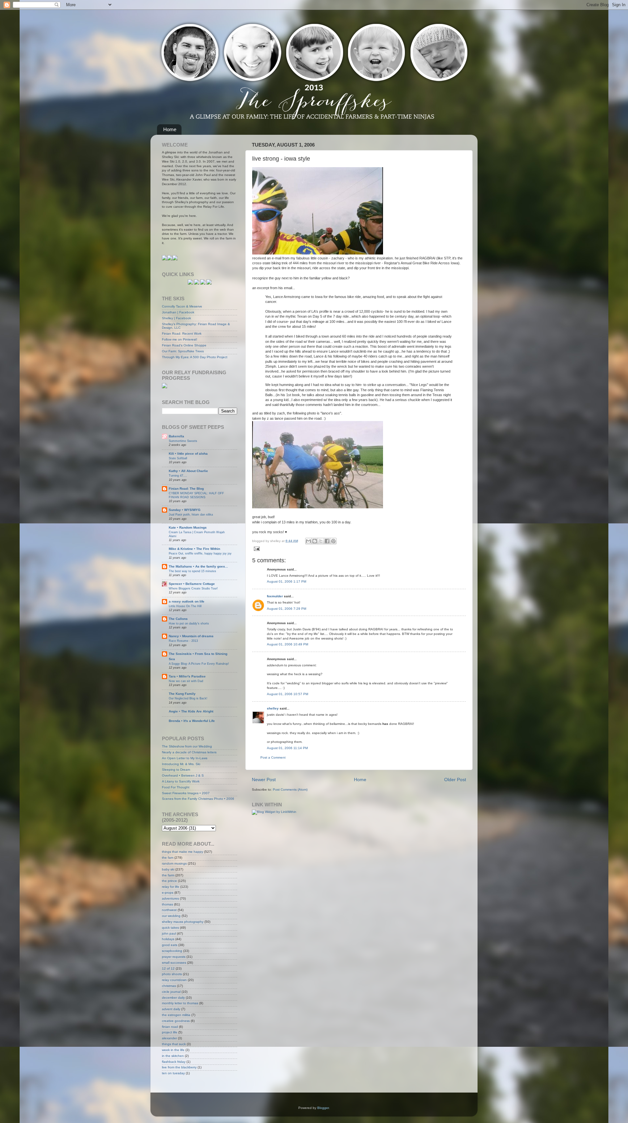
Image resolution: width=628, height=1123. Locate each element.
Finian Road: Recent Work (181, 333)
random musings (174, 863)
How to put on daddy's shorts (189, 623)
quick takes (170, 927)
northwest (169, 910)
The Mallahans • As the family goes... (198, 566)
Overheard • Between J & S (183, 775)
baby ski (168, 869)
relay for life (170, 886)
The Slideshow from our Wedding (187, 746)
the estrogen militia (176, 1015)
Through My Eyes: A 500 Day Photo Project (194, 357)
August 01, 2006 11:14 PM (287, 748)
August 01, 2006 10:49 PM (287, 644)
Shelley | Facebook (176, 318)
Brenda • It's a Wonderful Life (192, 721)
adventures (170, 898)
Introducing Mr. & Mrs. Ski (181, 764)
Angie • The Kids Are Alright (191, 711)
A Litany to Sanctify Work (181, 781)
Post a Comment (273, 757)
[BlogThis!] (314, 541)
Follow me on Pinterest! (179, 339)
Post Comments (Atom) (290, 789)
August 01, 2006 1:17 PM (286, 581)
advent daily (171, 1009)
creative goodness (176, 1021)
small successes (174, 962)
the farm (168, 875)
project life (169, 1032)
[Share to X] (321, 541)
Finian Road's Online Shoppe (184, 345)
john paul (169, 933)
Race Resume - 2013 (183, 640)
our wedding (171, 916)
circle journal (171, 991)
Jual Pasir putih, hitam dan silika (191, 514)
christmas (169, 986)
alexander (169, 1038)
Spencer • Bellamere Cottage (192, 584)
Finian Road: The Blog (186, 488)
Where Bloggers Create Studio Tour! (193, 588)
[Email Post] (256, 548)
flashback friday (173, 1061)
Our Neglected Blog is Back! (188, 698)
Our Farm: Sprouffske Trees (183, 351)
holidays (168, 939)
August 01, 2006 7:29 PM (286, 608)
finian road (170, 1026)
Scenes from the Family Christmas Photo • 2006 (198, 798)
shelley (273, 708)
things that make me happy (182, 851)
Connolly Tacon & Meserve (182, 306)
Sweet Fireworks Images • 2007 (186, 793)
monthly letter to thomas (180, 1003)
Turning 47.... (178, 475)
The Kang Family (182, 693)
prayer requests (173, 956)
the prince (169, 881)
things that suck (174, 1044)
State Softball (178, 458)
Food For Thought (175, 787)
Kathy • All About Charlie (188, 471)
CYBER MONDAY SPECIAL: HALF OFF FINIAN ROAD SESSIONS (196, 495)
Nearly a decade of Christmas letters (189, 752)
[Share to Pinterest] (333, 541)
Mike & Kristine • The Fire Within (194, 549)
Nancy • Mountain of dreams (191, 636)
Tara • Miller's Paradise (187, 676)
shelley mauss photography (182, 921)
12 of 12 (168, 968)
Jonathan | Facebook (178, 312)
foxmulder (275, 596)
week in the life (173, 1050)
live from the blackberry (179, 1067)
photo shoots (172, 974)
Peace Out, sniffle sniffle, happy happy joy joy (200, 553)
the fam (167, 857)
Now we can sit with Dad (186, 681)
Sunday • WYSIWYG (185, 510)
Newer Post (264, 779)
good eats (169, 945)
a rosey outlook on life (186, 601)
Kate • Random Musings (188, 527)
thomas (167, 904)
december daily (173, 997)
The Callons (178, 619)
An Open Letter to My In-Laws (184, 758)
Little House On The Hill (185, 606)
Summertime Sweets (183, 441)
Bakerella (176, 436)
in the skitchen (173, 1056)
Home (169, 129)
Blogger (323, 1108)
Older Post (455, 779)
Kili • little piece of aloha (188, 453)
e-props (167, 892)
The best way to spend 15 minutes (192, 571)
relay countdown (174, 980)
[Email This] (308, 541)
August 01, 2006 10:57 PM (287, 694)
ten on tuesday (173, 1073)
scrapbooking (172, 951)
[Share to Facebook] (327, 541)
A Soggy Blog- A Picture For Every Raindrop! (199, 663)
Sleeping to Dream (176, 769)
